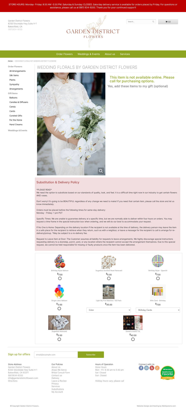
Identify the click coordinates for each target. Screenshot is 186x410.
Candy (12, 106)
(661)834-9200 (15, 29)
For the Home (15, 120)
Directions (12, 381)
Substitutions (58, 389)
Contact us (57, 375)
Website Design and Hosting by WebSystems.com (156, 406)
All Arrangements (17, 71)
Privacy (55, 383)
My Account (57, 392)
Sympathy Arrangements (16, 86)
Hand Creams (15, 124)
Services (125, 54)
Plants (12, 80)
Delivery (55, 378)
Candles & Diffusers (18, 102)
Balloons (13, 97)
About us (110, 54)
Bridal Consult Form (61, 372)
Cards (12, 111)
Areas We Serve (59, 370)
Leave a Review (59, 381)
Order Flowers (64, 54)
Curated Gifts (15, 115)
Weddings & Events (89, 54)
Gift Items (13, 93)
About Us (56, 367)
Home (10, 61)
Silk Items (14, 75)
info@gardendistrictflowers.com (23, 378)
